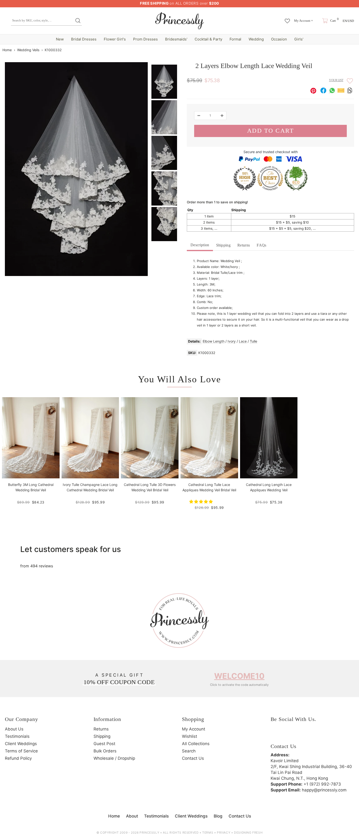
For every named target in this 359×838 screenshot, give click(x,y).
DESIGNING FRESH (248, 832)
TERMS (207, 832)
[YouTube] (316, 735)
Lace (243, 341)
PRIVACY (223, 832)
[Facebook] (275, 735)
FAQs (261, 245)
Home (7, 50)
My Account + (303, 20)
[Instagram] (289, 735)
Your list (336, 80)
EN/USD (348, 21)
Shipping (223, 245)
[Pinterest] (302, 735)
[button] (201, 501)
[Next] (351, 49)
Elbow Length (213, 341)
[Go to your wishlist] (287, 18)
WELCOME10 (239, 676)
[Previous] (343, 49)
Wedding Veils (28, 50)
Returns (243, 245)
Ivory (232, 341)
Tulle (253, 341)
